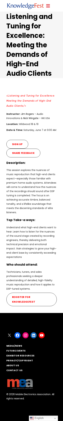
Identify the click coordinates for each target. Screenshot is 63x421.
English (39, 418)
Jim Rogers (27, 114)
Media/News (14, 345)
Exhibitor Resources (20, 355)
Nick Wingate (30, 118)
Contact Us (14, 370)
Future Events (16, 350)
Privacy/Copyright (19, 360)
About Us (12, 365)
